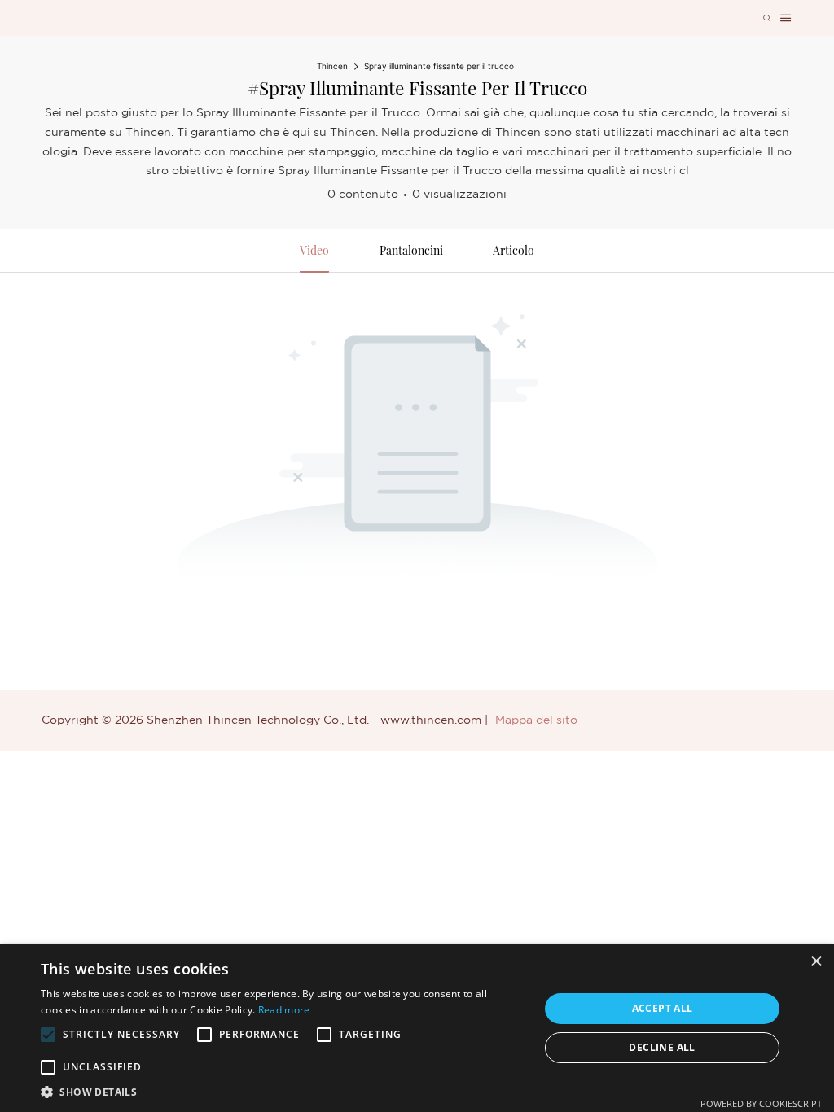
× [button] (816, 962)
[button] (48, 1034)
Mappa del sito (536, 720)
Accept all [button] (662, 1008)
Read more (284, 1010)
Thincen (332, 66)
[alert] (417, 1028)
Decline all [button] (662, 1047)
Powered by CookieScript (761, 1103)
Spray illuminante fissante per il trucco (439, 66)
